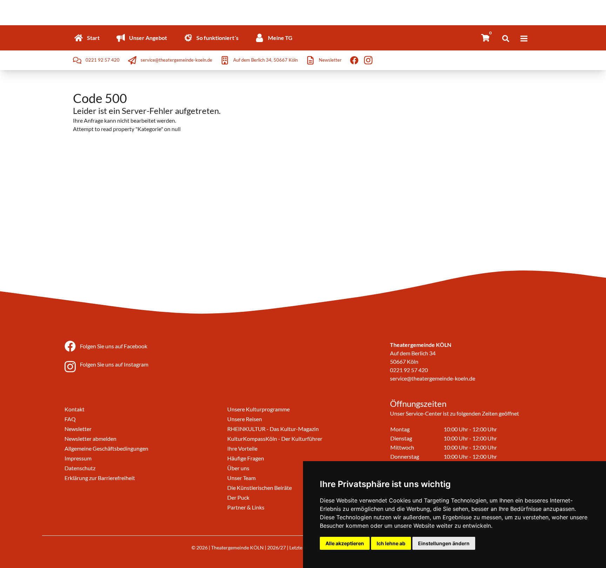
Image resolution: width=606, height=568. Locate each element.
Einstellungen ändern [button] (444, 543)
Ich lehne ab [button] (391, 543)
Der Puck (238, 497)
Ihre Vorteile (242, 448)
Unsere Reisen (244, 419)
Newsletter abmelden (90, 438)
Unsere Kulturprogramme (258, 409)
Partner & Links (245, 507)
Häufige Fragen (245, 458)
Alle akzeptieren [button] (344, 543)
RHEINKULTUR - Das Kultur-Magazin (273, 428)
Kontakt (75, 409)
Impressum (78, 458)
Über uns (238, 468)
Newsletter (78, 428)
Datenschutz (80, 468)
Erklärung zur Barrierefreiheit (100, 477)
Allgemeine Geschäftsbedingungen (106, 448)
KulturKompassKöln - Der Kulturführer (274, 438)
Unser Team (241, 477)
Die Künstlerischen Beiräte (259, 487)
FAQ (70, 419)
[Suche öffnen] (506, 38)
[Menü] (524, 38)
